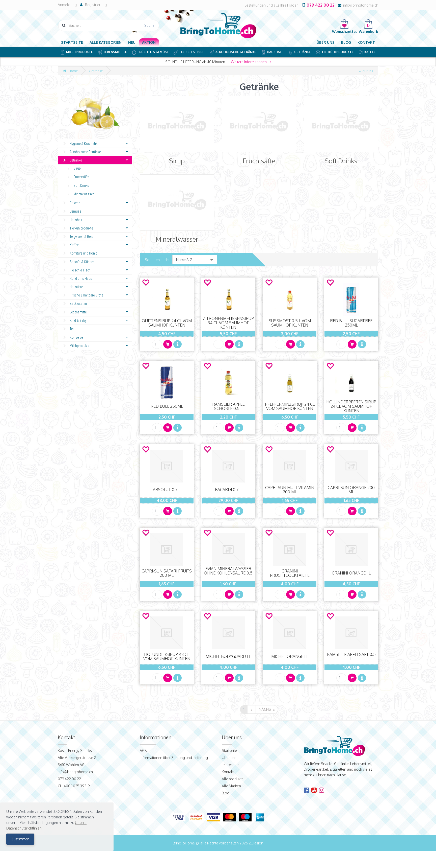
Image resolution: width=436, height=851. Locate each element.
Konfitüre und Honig (83, 253)
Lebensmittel (115, 52)
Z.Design (256, 843)
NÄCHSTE (267, 709)
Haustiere (76, 287)
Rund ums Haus (81, 279)
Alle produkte (232, 779)
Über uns (326, 42)
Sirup (77, 168)
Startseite (72, 42)
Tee (72, 329)
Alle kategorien (106, 42)
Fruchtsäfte (81, 177)
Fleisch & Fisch (192, 52)
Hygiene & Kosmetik (83, 144)
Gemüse (75, 211)
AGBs (144, 750)
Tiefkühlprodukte (337, 52)
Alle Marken (231, 786)
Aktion (149, 42)
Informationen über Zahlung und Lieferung (174, 757)
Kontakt (366, 42)
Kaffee (369, 52)
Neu (131, 42)
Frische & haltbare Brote (86, 295)
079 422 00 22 (321, 5)
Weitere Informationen (249, 62)
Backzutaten (78, 304)
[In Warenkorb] (167, 344)
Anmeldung (67, 5)
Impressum (230, 765)
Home (73, 71)
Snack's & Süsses (82, 262)
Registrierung (96, 5)
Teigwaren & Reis (81, 237)
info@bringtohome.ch (360, 5)
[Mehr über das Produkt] (177, 344)
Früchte (75, 203)
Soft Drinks (81, 185)
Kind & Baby (78, 320)
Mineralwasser (83, 194)
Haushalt (275, 52)
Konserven (77, 337)
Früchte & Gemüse (153, 52)
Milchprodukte (79, 52)
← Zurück (365, 71)
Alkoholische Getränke (235, 52)
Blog (346, 42)
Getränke (302, 52)
